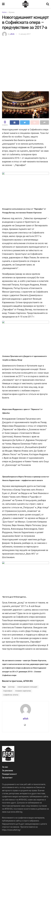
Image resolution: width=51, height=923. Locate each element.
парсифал (7, 691)
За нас (5, 767)
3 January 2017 (24, 34)
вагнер (11, 687)
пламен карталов (23, 691)
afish (12, 34)
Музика (11, 12)
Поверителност (9, 774)
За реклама (7, 770)
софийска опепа (10, 695)
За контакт (7, 778)
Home (4, 12)
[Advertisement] (25, 63)
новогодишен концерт (27, 687)
